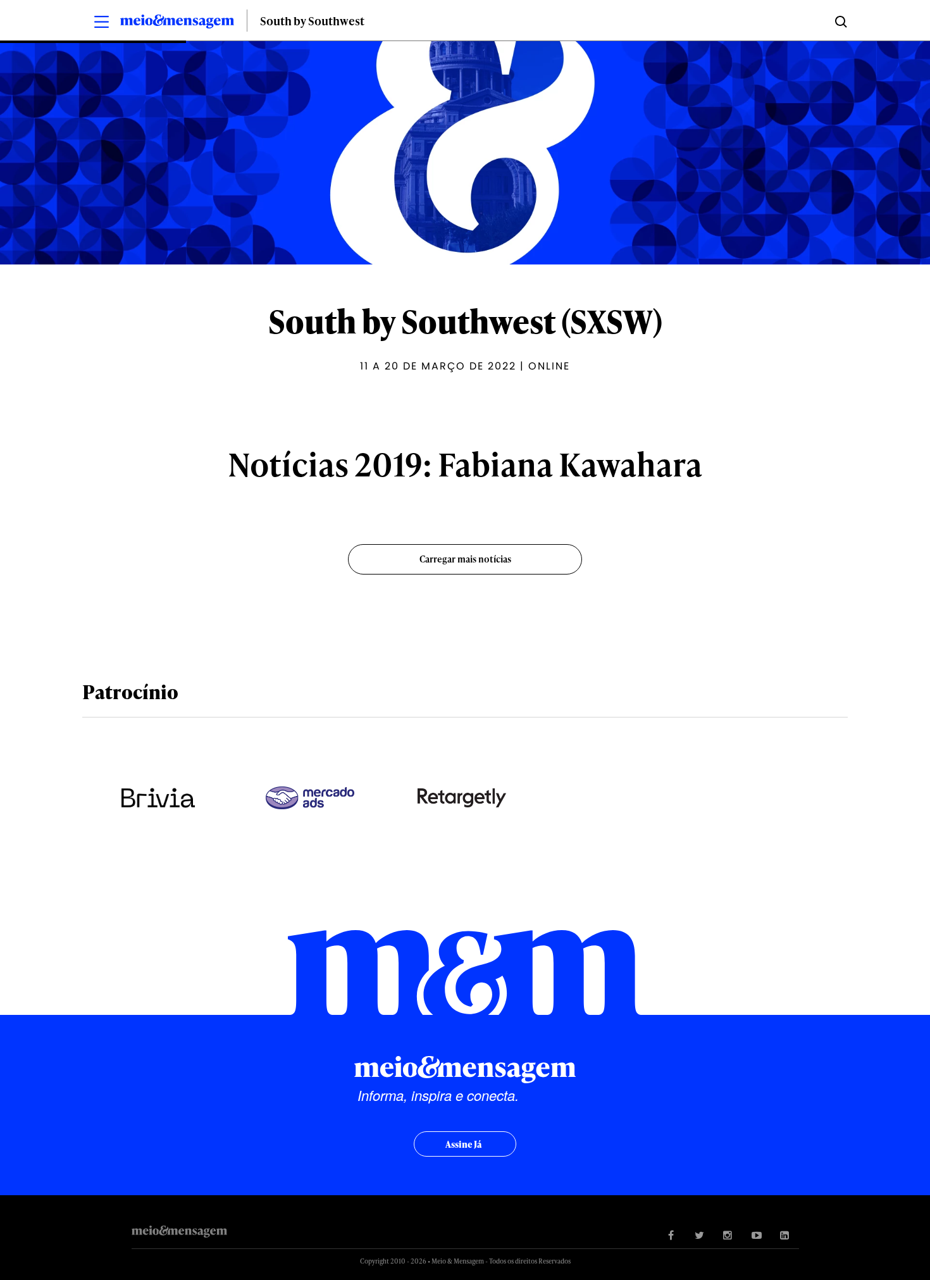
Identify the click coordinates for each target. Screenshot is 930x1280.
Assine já (463, 1144)
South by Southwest (312, 20)
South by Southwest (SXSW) (465, 321)
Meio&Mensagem (177, 23)
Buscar (840, 20)
